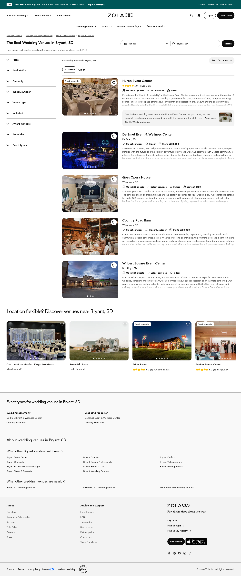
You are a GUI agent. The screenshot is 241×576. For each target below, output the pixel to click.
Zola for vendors (227, 4)
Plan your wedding (16, 15)
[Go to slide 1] (85, 113)
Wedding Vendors (14, 35)
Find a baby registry (177, 530)
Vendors (105, 26)
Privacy (10, 569)
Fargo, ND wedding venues (21, 487)
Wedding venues (85, 26)
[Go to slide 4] (93, 113)
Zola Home (213, 4)
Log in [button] (210, 15)
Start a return (87, 527)
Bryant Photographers (171, 466)
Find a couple (64, 15)
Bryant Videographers (171, 462)
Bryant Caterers (91, 457)
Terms (81, 4)
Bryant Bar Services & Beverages (23, 466)
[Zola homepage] (120, 15)
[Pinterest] (174, 553)
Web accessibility (66, 569)
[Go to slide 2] (87, 113)
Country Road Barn (16, 422)
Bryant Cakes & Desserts (19, 471)
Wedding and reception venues (39, 35)
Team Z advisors (88, 542)
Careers (11, 532)
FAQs (83, 517)
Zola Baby (201, 4)
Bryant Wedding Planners (96, 471)
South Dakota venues (65, 35)
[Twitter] (179, 553)
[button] (167, 44)
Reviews (11, 522)
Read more (210, 118)
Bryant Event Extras (17, 457)
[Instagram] (184, 553)
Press (9, 537)
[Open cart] (198, 15)
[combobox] (195, 43)
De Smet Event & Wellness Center (24, 418)
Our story (11, 512)
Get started (176, 541)
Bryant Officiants (15, 462)
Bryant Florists (167, 457)
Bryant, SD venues (86, 35)
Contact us (85, 537)
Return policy (87, 532)
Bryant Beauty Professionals (97, 462)
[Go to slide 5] (95, 113)
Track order (86, 522)
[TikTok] (190, 553)
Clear (81, 69)
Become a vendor (156, 26)
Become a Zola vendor (18, 517)
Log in (170, 520)
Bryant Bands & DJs (93, 466)
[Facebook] (169, 553)
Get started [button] (226, 15)
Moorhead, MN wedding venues (176, 487)
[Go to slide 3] (90, 113)
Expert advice (41, 15)
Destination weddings (128, 26)
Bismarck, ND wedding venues (99, 487)
